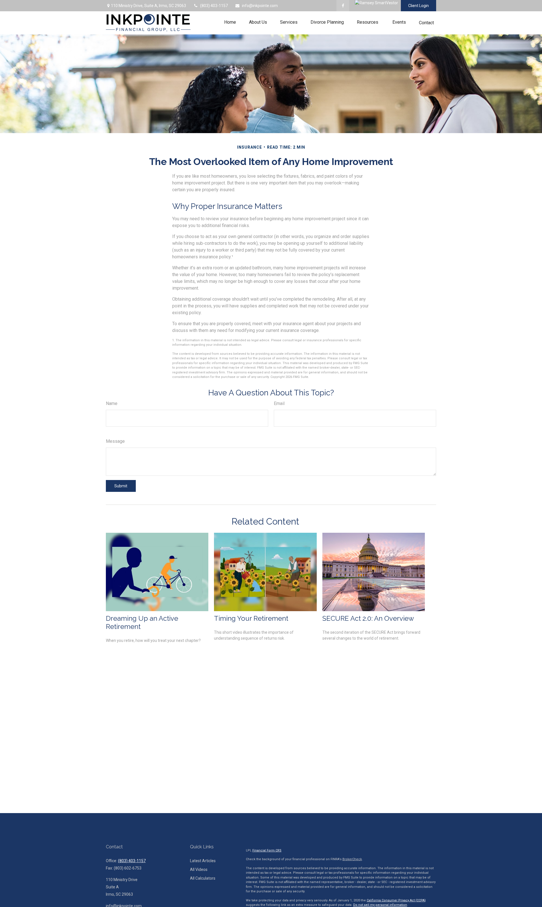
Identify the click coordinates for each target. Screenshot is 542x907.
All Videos (198, 869)
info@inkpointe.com (260, 5)
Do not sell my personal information (380, 905)
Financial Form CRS (266, 850)
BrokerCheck (352, 859)
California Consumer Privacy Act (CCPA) (396, 900)
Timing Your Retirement (251, 618)
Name (111, 403)
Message (115, 441)
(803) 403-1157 (214, 5)
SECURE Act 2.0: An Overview (368, 618)
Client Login (418, 5)
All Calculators (202, 878)
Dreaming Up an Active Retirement (142, 622)
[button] (230, 22)
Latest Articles (203, 860)
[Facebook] (342, 5)
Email (279, 403)
